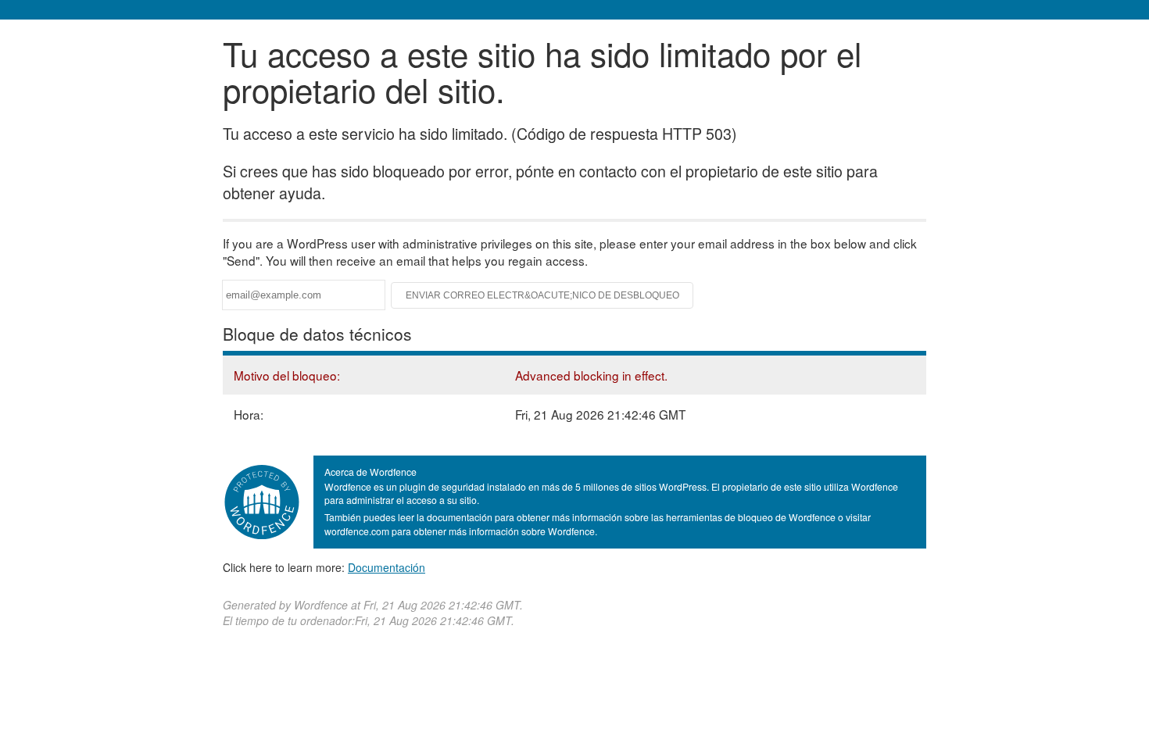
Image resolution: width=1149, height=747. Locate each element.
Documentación (386, 567)
